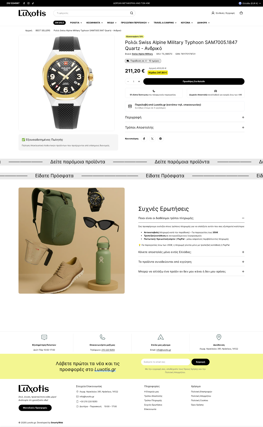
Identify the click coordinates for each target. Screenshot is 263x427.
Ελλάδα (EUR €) (250, 3)
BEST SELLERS (43, 30)
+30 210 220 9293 (88, 401)
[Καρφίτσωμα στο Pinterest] (160, 138)
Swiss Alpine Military (142, 54)
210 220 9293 (108, 350)
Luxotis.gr (31, 422)
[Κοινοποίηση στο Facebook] (144, 138)
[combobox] (94, 13)
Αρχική (28, 30)
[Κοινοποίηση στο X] (152, 138)
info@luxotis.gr (163, 350)
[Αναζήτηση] (131, 13)
